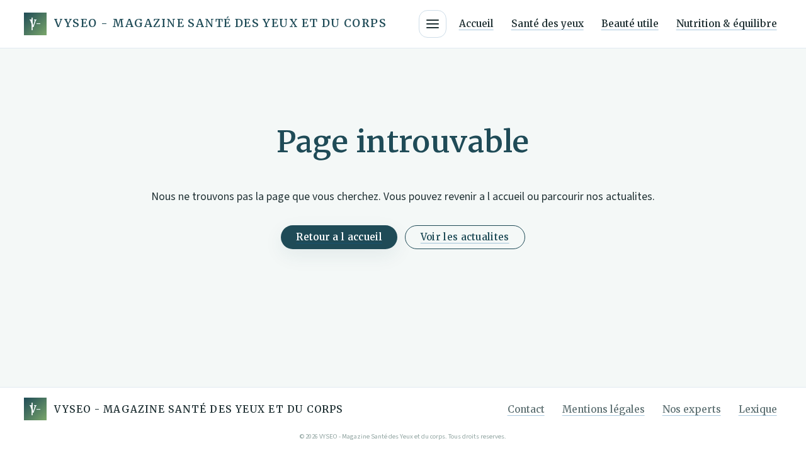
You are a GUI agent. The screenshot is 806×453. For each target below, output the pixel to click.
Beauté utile (630, 24)
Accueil (476, 24)
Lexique (758, 409)
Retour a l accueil (339, 237)
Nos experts (691, 409)
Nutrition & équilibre (726, 24)
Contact (526, 409)
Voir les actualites (465, 237)
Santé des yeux (547, 24)
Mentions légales (603, 409)
